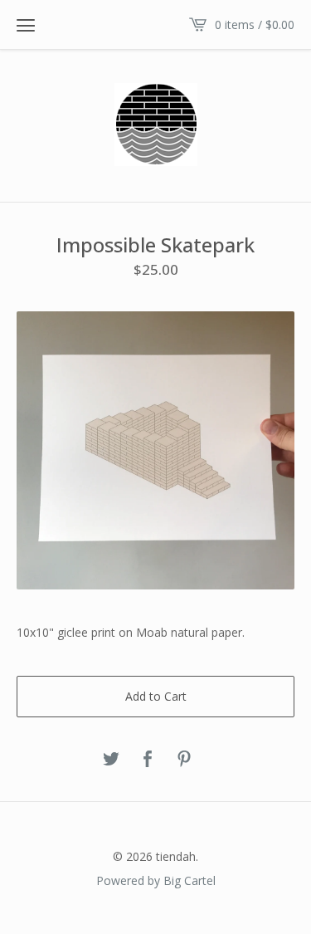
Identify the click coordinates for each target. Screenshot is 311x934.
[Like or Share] (147, 760)
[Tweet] (111, 760)
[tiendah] (155, 124)
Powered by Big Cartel (156, 880)
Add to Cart (156, 696)
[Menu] (26, 25)
